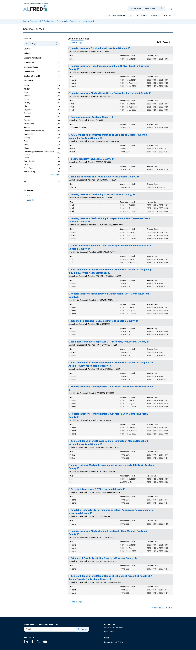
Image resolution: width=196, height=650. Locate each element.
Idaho (66, 21)
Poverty (27, 103)
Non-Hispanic (29, 161)
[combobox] (146, 8)
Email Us (30, 200)
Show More (55, 175)
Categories (141, 16)
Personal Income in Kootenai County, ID (92, 117)
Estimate (27, 113)
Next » (170, 608)
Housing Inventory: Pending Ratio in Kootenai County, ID (100, 48)
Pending (27, 120)
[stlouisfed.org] (35, 3)
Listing (26, 85)
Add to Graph (77, 43)
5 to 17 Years (29, 168)
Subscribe (82, 629)
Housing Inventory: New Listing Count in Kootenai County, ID (103, 194)
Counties (73, 21)
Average (27, 127)
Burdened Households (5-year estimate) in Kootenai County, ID (104, 321)
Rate (26, 141)
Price (26, 92)
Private (26, 165)
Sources (155, 16)
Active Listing (29, 172)
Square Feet (29, 124)
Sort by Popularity (163, 42)
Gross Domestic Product (34, 131)
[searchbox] (146, 8)
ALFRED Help (109, 631)
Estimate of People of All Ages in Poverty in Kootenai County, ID (105, 176)
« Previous (154, 608)
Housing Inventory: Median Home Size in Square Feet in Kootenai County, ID (111, 93)
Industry (27, 138)
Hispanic (27, 148)
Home (25, 21)
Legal (106, 638)
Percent (27, 117)
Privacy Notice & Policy (113, 642)
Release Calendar (117, 16)
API (131, 16)
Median (27, 89)
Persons (27, 96)
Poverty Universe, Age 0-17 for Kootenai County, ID (98, 489)
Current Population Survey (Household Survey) (39, 153)
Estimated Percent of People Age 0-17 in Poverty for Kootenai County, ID (110, 341)
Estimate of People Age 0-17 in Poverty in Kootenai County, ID (104, 558)
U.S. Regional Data (47, 21)
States (59, 21)
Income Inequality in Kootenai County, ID (92, 159)
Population (28, 110)
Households (28, 134)
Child (26, 106)
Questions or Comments (114, 628)
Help (29, 195)
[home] (36, 8)
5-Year (26, 99)
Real (26, 145)
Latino (26, 158)
